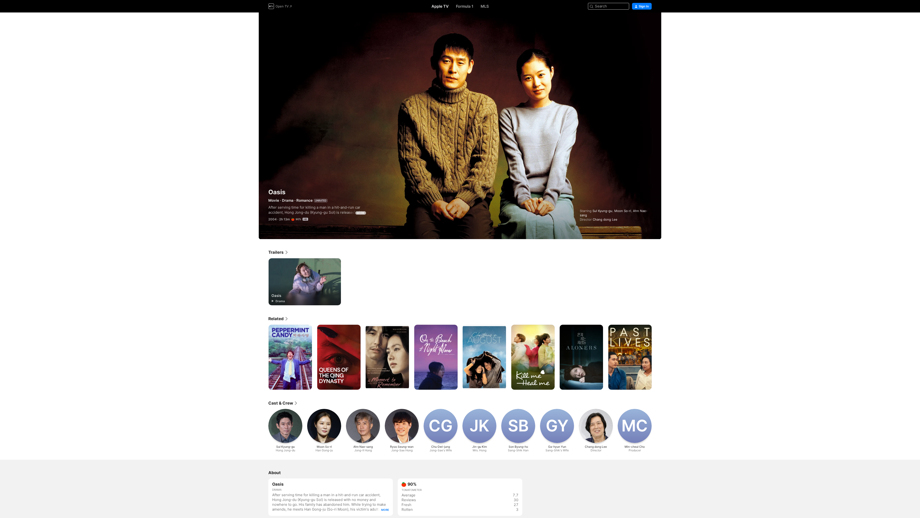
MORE (361, 213)
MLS (485, 6)
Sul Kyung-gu (602, 211)
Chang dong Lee (605, 219)
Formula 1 (464, 6)
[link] (278, 252)
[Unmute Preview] (648, 22)
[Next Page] (656, 357)
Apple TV (440, 6)
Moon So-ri (622, 211)
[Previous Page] (263, 357)
